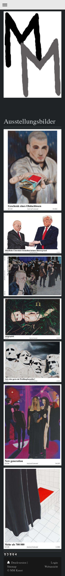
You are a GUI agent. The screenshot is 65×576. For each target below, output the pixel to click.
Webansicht (51, 566)
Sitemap (11, 566)
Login (54, 562)
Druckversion (18, 562)
